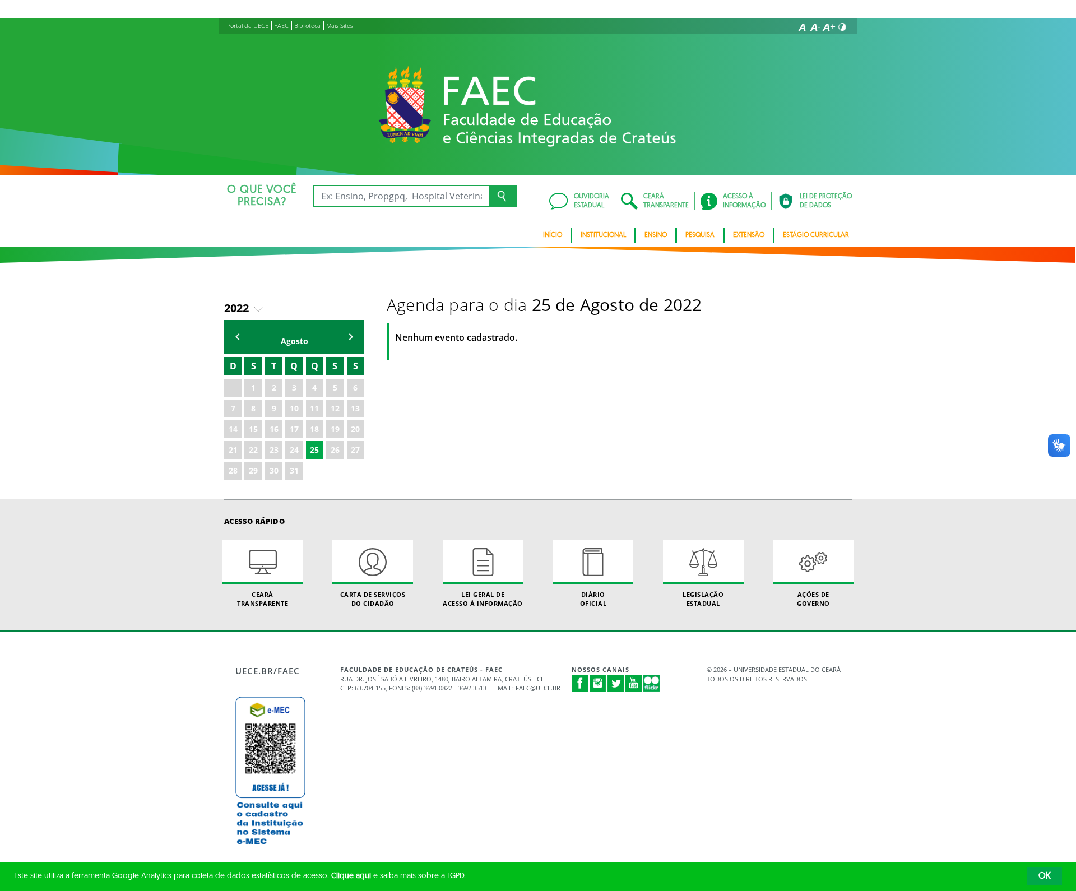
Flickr (651, 683)
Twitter (615, 683)
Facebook (580, 683)
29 (253, 470)
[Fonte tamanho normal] (802, 27)
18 (314, 429)
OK (1044, 876)
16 (274, 429)
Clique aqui (351, 876)
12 (335, 408)
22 (253, 449)
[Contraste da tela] (842, 27)
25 (314, 449)
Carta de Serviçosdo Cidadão (373, 598)
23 (274, 449)
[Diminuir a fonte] (815, 27)
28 (233, 470)
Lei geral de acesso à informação (483, 598)
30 (274, 470)
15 (253, 429)
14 (233, 429)
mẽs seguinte (350, 337)
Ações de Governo (813, 598)
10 (294, 408)
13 (355, 408)
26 (335, 449)
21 (233, 449)
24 (294, 449)
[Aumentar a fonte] (829, 27)
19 (335, 429)
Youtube (633, 683)
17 (294, 429)
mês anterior (237, 337)
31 (294, 470)
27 (355, 449)
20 (355, 429)
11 (314, 408)
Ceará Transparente (262, 598)
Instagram (598, 683)
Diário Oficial (593, 598)
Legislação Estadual (703, 598)
